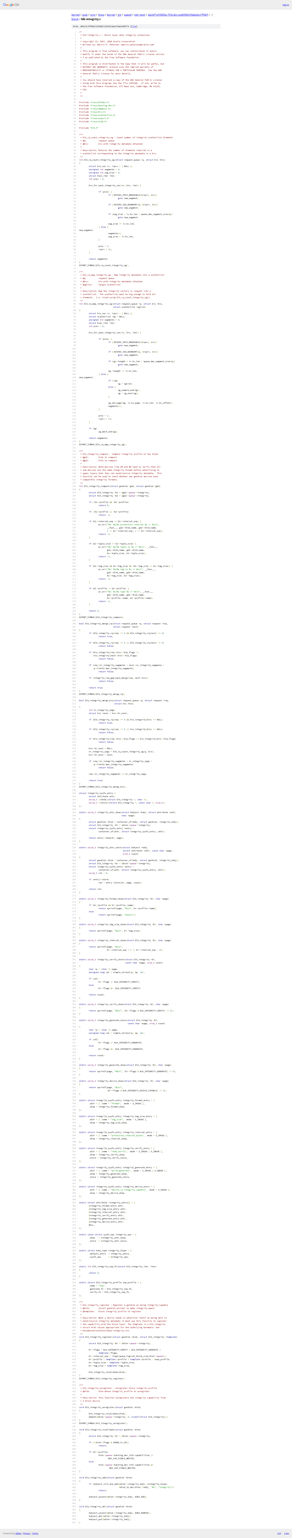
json (286, 1533)
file (133, 26)
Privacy (26, 1533)
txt (279, 1533)
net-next (139, 15)
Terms (35, 1533)
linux (101, 15)
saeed (128, 15)
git (119, 15)
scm (93, 15)
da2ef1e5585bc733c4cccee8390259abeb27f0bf (178, 15)
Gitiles (18, 1533)
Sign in (286, 4)
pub (85, 15)
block (75, 19)
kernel (75, 15)
